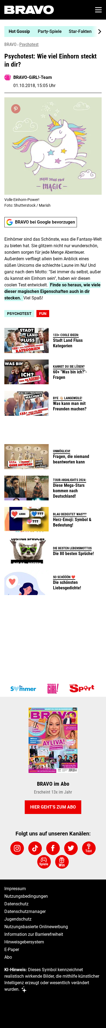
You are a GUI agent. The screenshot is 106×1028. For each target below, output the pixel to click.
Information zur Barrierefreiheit (33, 934)
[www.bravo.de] (29, 9)
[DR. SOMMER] (23, 688)
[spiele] (44, 862)
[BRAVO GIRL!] (53, 688)
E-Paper (11, 949)
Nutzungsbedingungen (26, 896)
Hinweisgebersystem (24, 942)
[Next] (97, 31)
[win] (62, 862)
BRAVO (10, 44)
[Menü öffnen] (98, 10)
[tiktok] (35, 848)
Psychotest (29, 44)
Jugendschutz (18, 919)
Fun (42, 313)
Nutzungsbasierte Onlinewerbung (36, 926)
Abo (8, 957)
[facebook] (53, 848)
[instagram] (17, 848)
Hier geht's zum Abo (53, 807)
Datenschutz (16, 903)
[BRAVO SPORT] (82, 688)
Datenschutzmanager (25, 911)
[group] (51, 31)
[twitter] (71, 848)
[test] (89, 848)
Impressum (15, 888)
